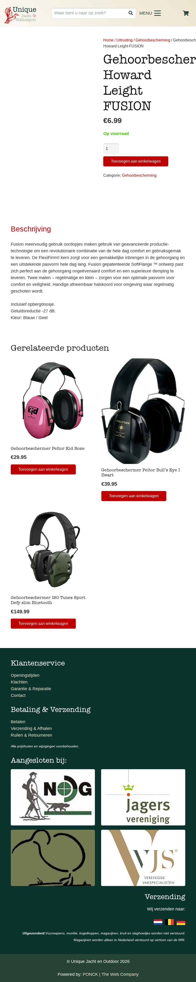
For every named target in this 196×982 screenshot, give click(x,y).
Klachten (19, 682)
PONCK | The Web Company (111, 974)
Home (108, 40)
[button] (158, 13)
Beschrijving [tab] (31, 229)
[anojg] (53, 797)
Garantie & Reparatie (31, 688)
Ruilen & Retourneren (31, 735)
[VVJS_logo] (143, 858)
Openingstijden (25, 675)
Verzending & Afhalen (31, 728)
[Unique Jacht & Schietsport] (20, 15)
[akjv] (143, 797)
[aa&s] (53, 858)
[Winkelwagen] (186, 13)
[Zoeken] (131, 13)
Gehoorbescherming (153, 40)
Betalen (18, 721)
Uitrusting (124, 40)
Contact (18, 695)
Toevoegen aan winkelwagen (136, 161)
